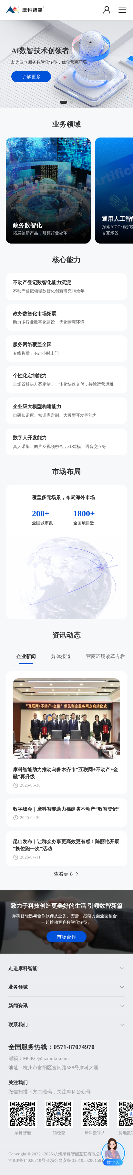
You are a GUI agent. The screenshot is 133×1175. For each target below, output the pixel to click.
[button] (66, 968)
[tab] (25, 656)
